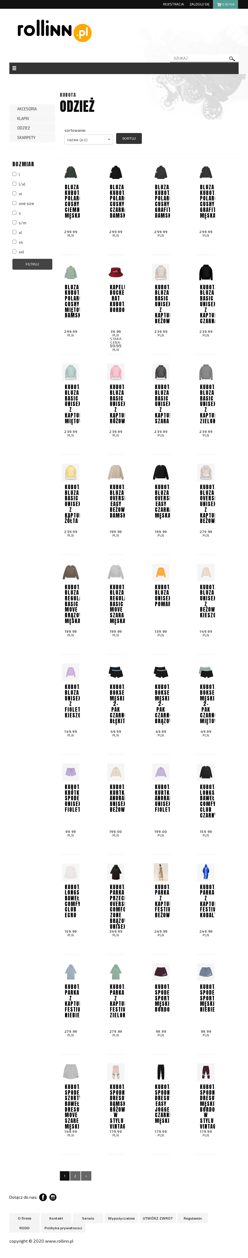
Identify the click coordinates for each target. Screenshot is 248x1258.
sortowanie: (75, 130)
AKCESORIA (27, 108)
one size (26, 203)
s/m (22, 222)
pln (228, 4)
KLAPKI (23, 118)
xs (20, 242)
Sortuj (129, 138)
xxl (21, 251)
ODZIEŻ (23, 127)
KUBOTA (68, 94)
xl (20, 232)
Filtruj (32, 264)
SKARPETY (26, 137)
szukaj (232, 59)
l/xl (21, 184)
